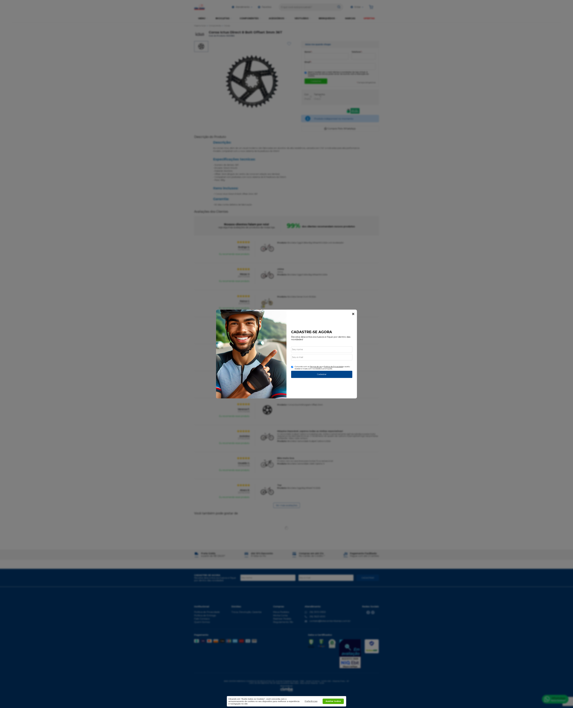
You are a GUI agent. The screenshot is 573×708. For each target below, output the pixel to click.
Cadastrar (321, 374)
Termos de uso (316, 366)
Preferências (311, 701)
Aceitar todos (333, 701)
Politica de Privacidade (333, 366)
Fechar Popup (353, 313)
